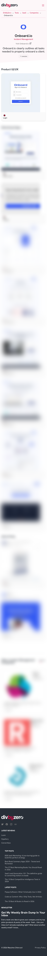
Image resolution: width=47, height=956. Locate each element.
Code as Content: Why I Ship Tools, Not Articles (23, 897)
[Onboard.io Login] (23, 92)
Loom (3, 835)
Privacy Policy (40, 947)
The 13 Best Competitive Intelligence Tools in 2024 (22, 880)
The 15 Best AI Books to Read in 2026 (19, 901)
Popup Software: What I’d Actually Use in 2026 (23, 892)
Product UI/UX (9, 69)
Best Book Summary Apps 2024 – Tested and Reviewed (22, 862)
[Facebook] (7, 824)
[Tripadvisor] (15, 824)
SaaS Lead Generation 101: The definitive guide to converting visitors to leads (23, 874)
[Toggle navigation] (43, 5)
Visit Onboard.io (22, 44)
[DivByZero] (9, 5)
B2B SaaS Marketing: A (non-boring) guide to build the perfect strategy (22, 856)
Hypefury (5, 839)
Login (5, 118)
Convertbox (6, 843)
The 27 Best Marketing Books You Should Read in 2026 (23, 868)
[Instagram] (11, 824)
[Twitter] (2, 824)
